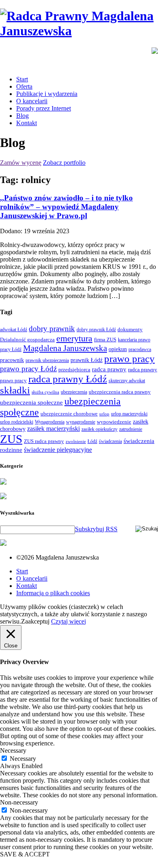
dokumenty (130, 329)
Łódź (92, 441)
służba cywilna (45, 392)
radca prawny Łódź (67, 378)
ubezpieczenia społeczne (31, 402)
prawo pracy (129, 358)
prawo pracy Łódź (28, 368)
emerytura (74, 338)
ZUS (11, 438)
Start (22, 79)
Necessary (23, 758)
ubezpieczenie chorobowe (69, 414)
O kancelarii (31, 101)
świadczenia (110, 441)
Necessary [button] (13, 750)
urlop (104, 414)
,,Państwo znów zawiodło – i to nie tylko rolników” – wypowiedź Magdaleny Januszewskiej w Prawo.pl (66, 207)
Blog (22, 115)
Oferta (24, 86)
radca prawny (109, 369)
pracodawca (139, 349)
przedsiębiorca (74, 369)
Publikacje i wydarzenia (46, 93)
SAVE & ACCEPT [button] (25, 854)
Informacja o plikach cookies (53, 593)
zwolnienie (76, 441)
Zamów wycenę (20, 162)
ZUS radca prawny (44, 441)
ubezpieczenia (74, 392)
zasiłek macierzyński (53, 428)
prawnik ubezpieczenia (47, 360)
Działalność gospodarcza (27, 339)
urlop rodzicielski (16, 422)
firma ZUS (105, 339)
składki (15, 390)
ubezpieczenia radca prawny (120, 392)
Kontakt (26, 122)
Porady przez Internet (43, 108)
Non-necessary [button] (19, 802)
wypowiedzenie (114, 422)
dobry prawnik (52, 328)
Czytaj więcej (68, 621)
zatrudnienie (130, 429)
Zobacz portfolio (64, 162)
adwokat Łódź (13, 329)
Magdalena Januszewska (65, 348)
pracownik (12, 360)
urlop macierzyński (129, 414)
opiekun (118, 349)
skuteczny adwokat (127, 380)
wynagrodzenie (80, 422)
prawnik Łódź (86, 360)
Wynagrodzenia (49, 422)
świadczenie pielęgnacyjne (58, 449)
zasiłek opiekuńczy (99, 429)
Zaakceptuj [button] (35, 621)
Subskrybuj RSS (96, 529)
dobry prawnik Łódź (96, 329)
